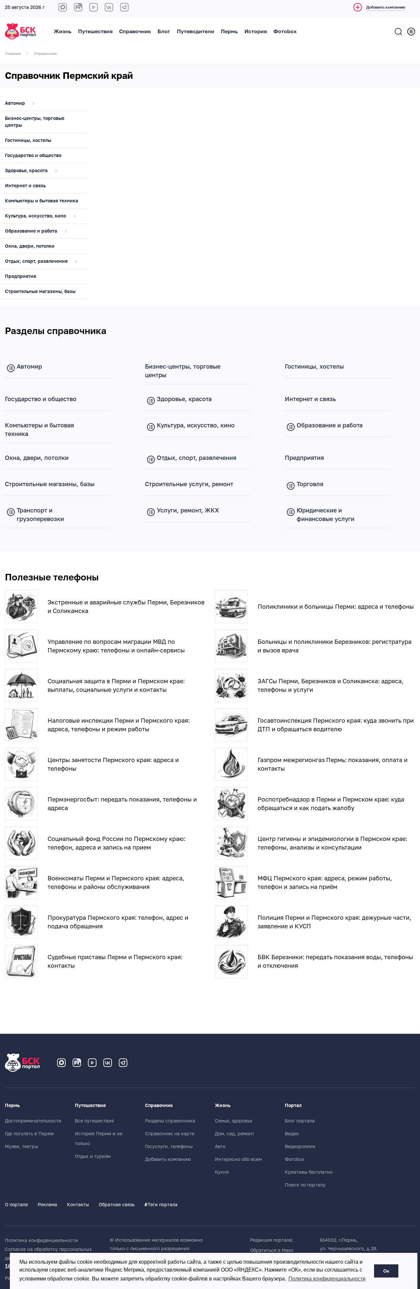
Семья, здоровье (233, 1120)
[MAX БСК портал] (62, 7)
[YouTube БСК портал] (92, 1062)
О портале (16, 1204)
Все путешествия (94, 1120)
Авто (220, 1146)
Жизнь (63, 31)
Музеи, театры (21, 1146)
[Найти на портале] (398, 31)
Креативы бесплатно (308, 1172)
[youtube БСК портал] (93, 7)
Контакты (78, 1204)
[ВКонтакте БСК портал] (109, 7)
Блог (164, 31)
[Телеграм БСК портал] (123, 1062)
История (255, 31)
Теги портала (161, 1204)
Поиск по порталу (305, 1184)
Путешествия (95, 31)
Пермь (229, 31)
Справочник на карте (169, 1133)
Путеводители (195, 31)
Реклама (47, 1204)
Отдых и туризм (93, 1156)
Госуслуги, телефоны (169, 1146)
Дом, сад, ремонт (234, 1133)
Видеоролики (300, 1146)
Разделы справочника (170, 1120)
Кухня (222, 1172)
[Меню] (411, 31)
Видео (292, 1133)
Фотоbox (285, 31)
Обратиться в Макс (272, 1250)
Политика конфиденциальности (41, 1240)
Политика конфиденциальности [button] (327, 1278)
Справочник (135, 31)
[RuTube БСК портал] (78, 7)
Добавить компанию (168, 1159)
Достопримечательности (33, 1120)
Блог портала (300, 1120)
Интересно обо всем (238, 1159)
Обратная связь (117, 1204)
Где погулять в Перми (29, 1133)
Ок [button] (386, 1271)
